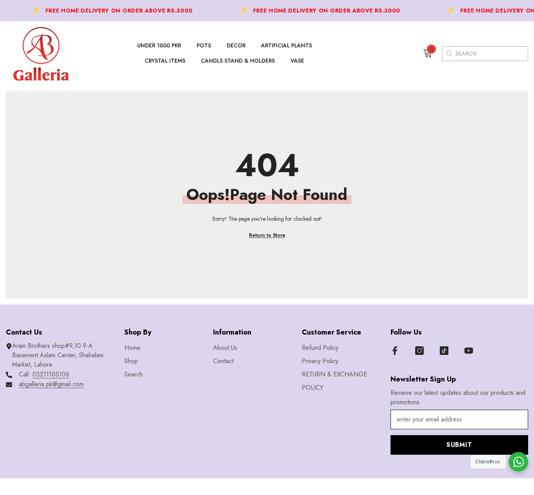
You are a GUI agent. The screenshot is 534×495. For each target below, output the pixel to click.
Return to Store (267, 235)
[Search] (449, 53)
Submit (459, 444)
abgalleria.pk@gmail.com (51, 384)
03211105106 (50, 374)
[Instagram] (419, 350)
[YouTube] (468, 350)
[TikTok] (444, 350)
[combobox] (491, 54)
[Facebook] (394, 350)
